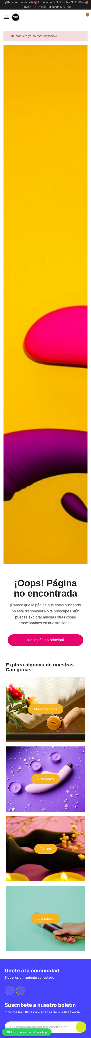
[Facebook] (9, 990)
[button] (69, 17)
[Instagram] (21, 990)
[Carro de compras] (85, 17)
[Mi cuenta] (77, 17)
